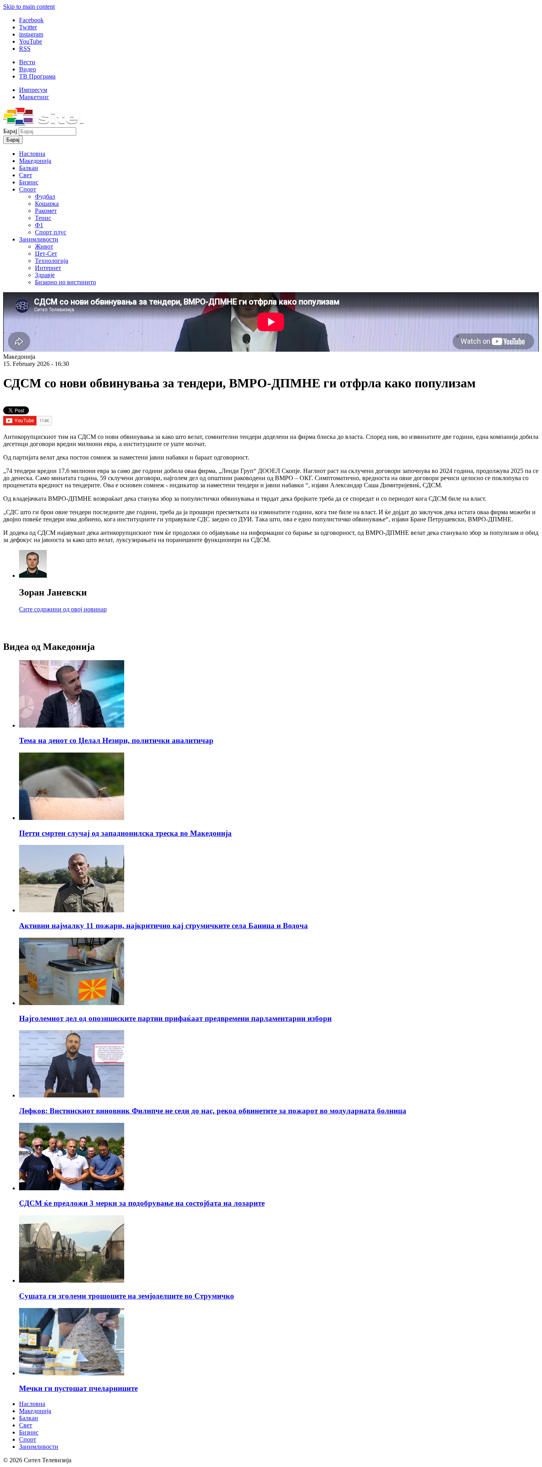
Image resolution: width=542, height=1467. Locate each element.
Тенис (43, 217)
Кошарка (47, 203)
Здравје (45, 275)
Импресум (33, 89)
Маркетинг (34, 97)
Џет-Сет (46, 253)
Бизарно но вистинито (65, 282)
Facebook (31, 20)
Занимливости (38, 239)
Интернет (48, 267)
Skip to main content (29, 6)
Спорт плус (50, 232)
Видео (27, 69)
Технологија (51, 260)
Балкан (28, 168)
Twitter (28, 27)
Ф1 (39, 225)
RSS (25, 48)
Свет (25, 175)
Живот (44, 246)
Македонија (35, 160)
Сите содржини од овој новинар (63, 609)
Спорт (27, 189)
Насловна (32, 153)
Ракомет (46, 210)
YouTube (30, 41)
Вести (27, 62)
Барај (11, 131)
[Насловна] (43, 123)
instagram (31, 34)
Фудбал (45, 196)
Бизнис (28, 182)
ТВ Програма (37, 76)
